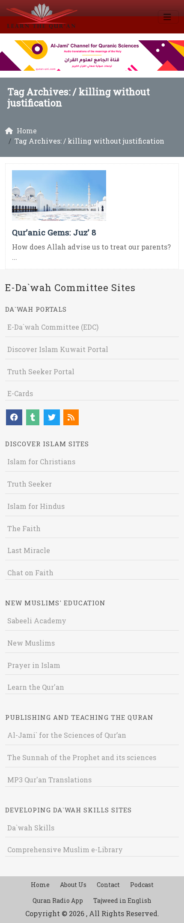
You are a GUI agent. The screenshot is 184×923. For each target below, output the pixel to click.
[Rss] (71, 417)
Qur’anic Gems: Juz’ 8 (54, 232)
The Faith (24, 528)
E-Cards (20, 393)
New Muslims (31, 642)
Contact (108, 885)
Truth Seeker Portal (40, 371)
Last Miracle (28, 550)
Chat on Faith (30, 572)
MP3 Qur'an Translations (49, 779)
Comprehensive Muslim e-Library (65, 849)
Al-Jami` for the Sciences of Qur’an (66, 735)
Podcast (142, 885)
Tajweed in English (122, 900)
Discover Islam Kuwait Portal (57, 349)
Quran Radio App (58, 900)
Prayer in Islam (33, 665)
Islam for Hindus (36, 506)
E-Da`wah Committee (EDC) (52, 326)
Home (40, 885)
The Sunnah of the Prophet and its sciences (81, 757)
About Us (73, 885)
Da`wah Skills (30, 827)
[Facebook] (14, 417)
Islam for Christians (41, 461)
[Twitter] (52, 417)
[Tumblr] (32, 417)
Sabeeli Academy (36, 620)
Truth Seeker (29, 483)
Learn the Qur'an (35, 686)
